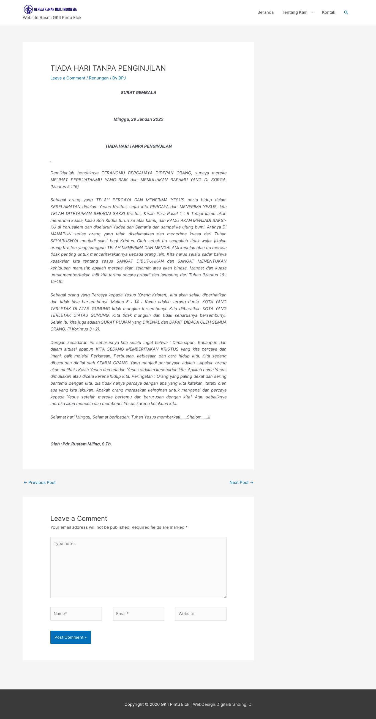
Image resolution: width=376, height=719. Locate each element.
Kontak (328, 12)
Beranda (265, 12)
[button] (346, 12)
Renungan (99, 78)
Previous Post (39, 482)
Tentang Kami (295, 12)
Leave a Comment (67, 78)
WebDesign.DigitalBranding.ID (222, 704)
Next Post (242, 482)
